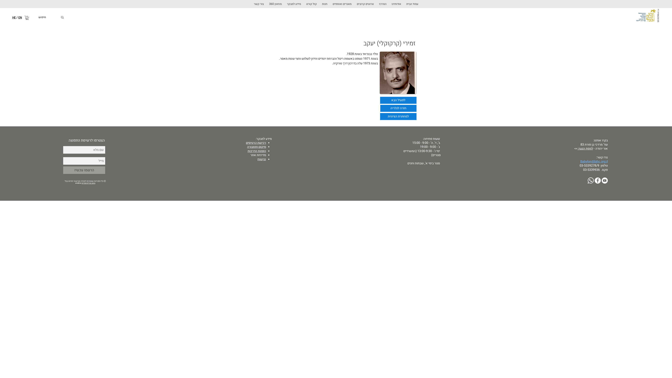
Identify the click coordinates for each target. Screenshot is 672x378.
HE (14, 18)
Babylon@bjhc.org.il (594, 161)
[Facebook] (598, 180)
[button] (324, 4)
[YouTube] (605, 180)
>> (576, 148)
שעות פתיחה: (431, 138)
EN (20, 18)
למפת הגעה (585, 148)
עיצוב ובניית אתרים (88, 183)
